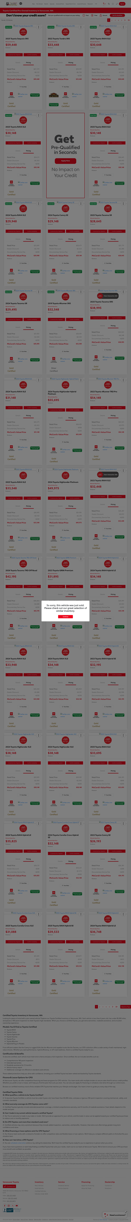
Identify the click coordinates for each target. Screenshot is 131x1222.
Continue (65, 616)
